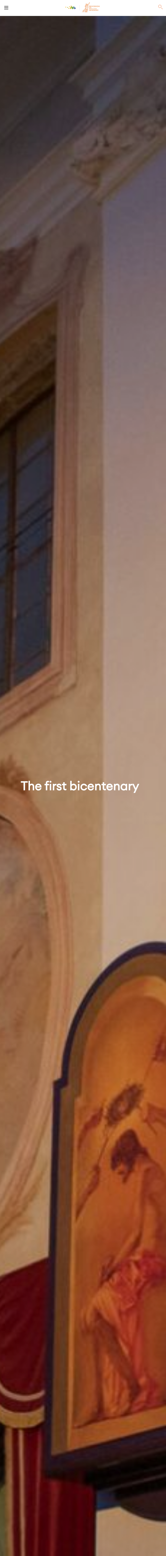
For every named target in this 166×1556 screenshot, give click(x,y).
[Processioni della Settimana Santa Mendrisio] (6, 7)
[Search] (160, 7)
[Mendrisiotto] (71, 7)
